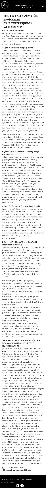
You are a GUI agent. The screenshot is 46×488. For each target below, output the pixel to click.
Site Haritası (4, 480)
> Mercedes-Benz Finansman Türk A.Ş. (16, 470)
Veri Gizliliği (12, 480)
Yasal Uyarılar (20, 480)
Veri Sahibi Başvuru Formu (14, 467)
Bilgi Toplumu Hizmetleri (7, 482)
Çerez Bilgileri (28, 480)
